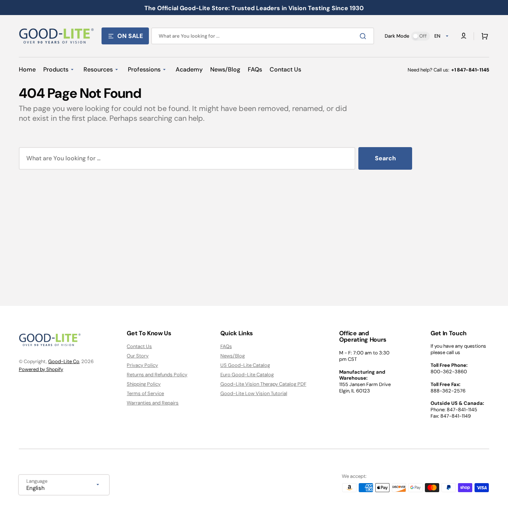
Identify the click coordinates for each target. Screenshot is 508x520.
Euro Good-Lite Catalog (247, 374)
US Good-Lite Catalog (245, 365)
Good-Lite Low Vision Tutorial (253, 393)
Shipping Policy (144, 384)
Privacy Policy (142, 365)
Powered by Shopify (41, 369)
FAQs (226, 347)
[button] (483, 36)
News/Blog (232, 356)
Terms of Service (145, 393)
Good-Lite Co (63, 361)
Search (385, 158)
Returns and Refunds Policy (157, 374)
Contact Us (139, 347)
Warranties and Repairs (153, 403)
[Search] (364, 36)
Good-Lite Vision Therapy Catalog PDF (263, 384)
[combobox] (262, 35)
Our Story (138, 356)
